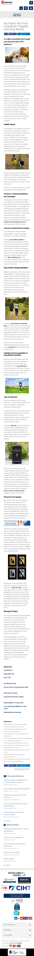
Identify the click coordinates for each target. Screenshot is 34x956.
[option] (18, 888)
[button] (31, 8)
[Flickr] (18, 918)
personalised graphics (17, 239)
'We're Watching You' (14, 257)
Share (11, 34)
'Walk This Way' (16, 588)
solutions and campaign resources (14, 222)
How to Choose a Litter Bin (11, 852)
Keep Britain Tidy (9, 674)
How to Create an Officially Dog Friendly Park (17, 789)
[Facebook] (27, 918)
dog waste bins (22, 366)
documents (11, 347)
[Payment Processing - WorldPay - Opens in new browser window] (15, 943)
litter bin (14, 425)
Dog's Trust (7, 677)
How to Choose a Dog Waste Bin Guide (16, 687)
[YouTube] (21, 918)
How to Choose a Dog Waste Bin (14, 491)
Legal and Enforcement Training (13, 697)
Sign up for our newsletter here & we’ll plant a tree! (16, 895)
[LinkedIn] (15, 918)
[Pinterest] (24, 918)
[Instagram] (30, 918)
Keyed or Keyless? (9, 859)
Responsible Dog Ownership (12, 712)
